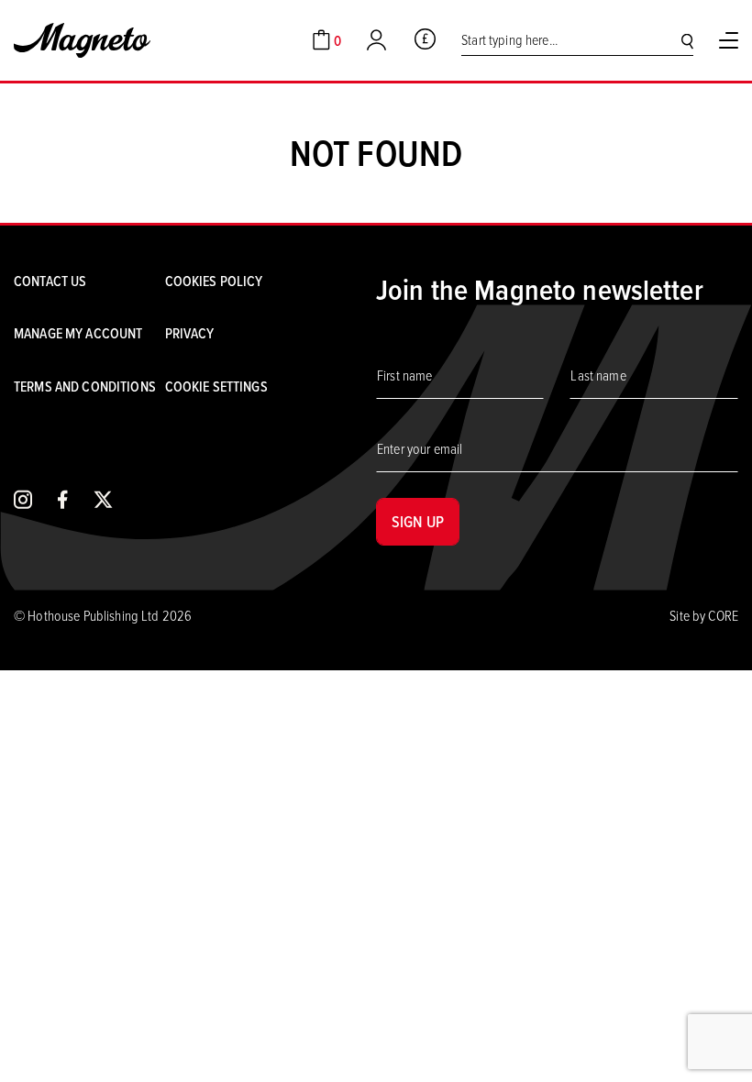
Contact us (50, 280)
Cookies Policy (214, 280)
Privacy (190, 333)
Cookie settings (216, 386)
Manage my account (78, 333)
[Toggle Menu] (728, 40)
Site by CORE (703, 615)
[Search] (687, 41)
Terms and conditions (85, 386)
